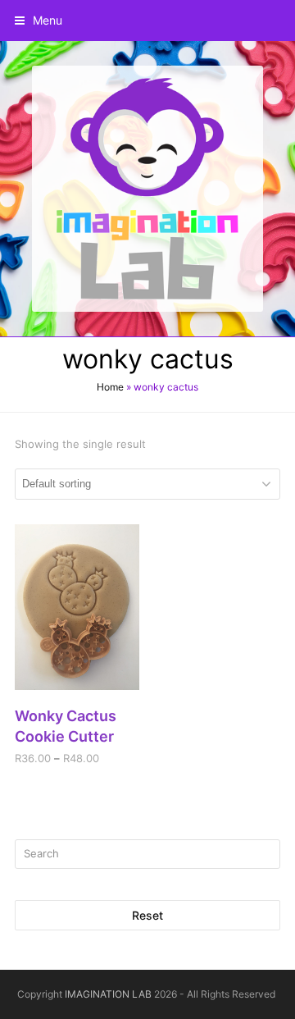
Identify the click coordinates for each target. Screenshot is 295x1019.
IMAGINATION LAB (108, 994)
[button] (38, 20)
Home (110, 387)
